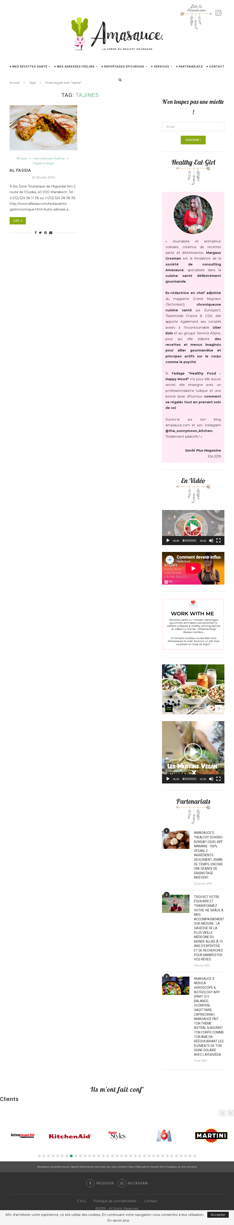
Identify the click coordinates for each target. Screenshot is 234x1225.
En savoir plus (118, 1220)
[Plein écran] (218, 540)
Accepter (218, 1215)
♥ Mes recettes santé (28, 66)
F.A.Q (81, 1201)
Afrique (21, 158)
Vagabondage (43, 163)
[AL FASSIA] (43, 127)
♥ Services (160, 66)
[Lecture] (168, 540)
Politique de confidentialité (114, 1201)
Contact (150, 1201)
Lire (16, 220)
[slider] (189, 540)
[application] (193, 527)
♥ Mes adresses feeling (74, 66)
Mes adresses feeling (48, 158)
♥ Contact (215, 66)
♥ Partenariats (189, 66)
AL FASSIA (20, 170)
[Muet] (211, 540)
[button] (193, 527)
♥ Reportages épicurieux (122, 66)
